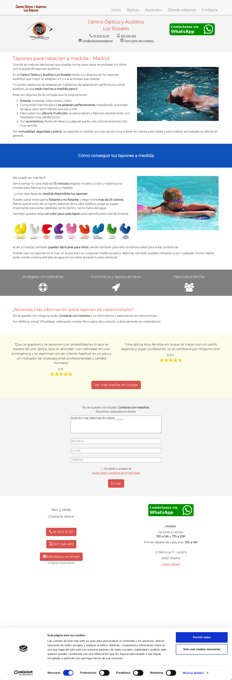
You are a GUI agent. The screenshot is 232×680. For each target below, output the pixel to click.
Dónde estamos (182, 10)
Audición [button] (153, 10)
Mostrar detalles (193, 672)
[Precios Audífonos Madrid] (192, 29)
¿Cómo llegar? (171, 564)
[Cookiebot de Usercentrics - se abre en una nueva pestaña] (23, 673)
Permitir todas (202, 637)
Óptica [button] (132, 10)
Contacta (210, 10)
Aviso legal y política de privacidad (116, 473)
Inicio (116, 10)
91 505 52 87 (62, 532)
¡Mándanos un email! (63, 557)
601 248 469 (63, 544)
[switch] (104, 673)
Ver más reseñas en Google (116, 385)
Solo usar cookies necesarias (201, 649)
